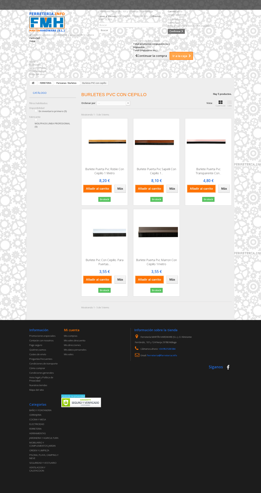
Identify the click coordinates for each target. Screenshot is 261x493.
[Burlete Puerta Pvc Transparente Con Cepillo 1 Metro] (208, 141)
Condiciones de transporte (43, 363)
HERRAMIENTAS (37, 433)
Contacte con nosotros (41, 4)
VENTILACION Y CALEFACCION (37, 469)
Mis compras (70, 335)
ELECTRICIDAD (36, 424)
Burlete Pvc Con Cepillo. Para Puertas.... (104, 262)
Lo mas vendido (37, 67)
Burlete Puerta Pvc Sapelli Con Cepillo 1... (156, 171)
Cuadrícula (220, 105)
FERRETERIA (35, 428)
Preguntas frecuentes (40, 359)
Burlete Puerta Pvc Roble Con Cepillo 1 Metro (104, 171)
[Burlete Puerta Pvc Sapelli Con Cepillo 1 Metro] (156, 141)
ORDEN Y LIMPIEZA (39, 450)
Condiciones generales (41, 372)
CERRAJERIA (35, 414)
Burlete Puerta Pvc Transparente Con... (208, 171)
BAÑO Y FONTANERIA (40, 410)
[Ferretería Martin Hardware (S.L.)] (61, 22)
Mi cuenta (72, 330)
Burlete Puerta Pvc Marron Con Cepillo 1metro (156, 262)
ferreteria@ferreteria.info (162, 355)
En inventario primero (53, 111)
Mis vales (68, 354)
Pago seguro (35, 345)
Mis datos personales (75, 349)
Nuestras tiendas (38, 385)
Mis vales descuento (74, 340)
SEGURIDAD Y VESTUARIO (42, 462)
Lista (230, 105)
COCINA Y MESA (37, 419)
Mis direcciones (72, 345)
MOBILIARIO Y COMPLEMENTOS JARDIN (42, 444)
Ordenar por (88, 103)
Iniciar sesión (36, 1)
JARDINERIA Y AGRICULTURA (43, 438)
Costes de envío (37, 354)
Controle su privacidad (73, 396)
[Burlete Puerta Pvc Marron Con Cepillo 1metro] (156, 232)
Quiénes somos (37, 349)
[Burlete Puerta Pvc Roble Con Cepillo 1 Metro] (104, 141)
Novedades (35, 64)
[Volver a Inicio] (33, 83)
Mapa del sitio (36, 74)
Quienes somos (37, 71)
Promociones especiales (42, 335)
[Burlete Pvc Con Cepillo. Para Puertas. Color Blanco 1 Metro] (104, 232)
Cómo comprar (37, 368)
